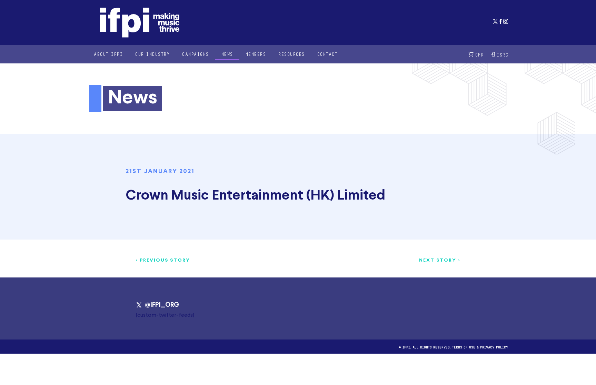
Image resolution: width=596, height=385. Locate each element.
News (227, 54)
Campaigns (195, 54)
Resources (291, 54)
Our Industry (152, 54)
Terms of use (463, 346)
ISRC (502, 54)
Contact (327, 54)
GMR (479, 54)
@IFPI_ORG (162, 305)
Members (256, 54)
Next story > (439, 260)
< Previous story (163, 260)
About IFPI (108, 54)
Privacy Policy (494, 346)
